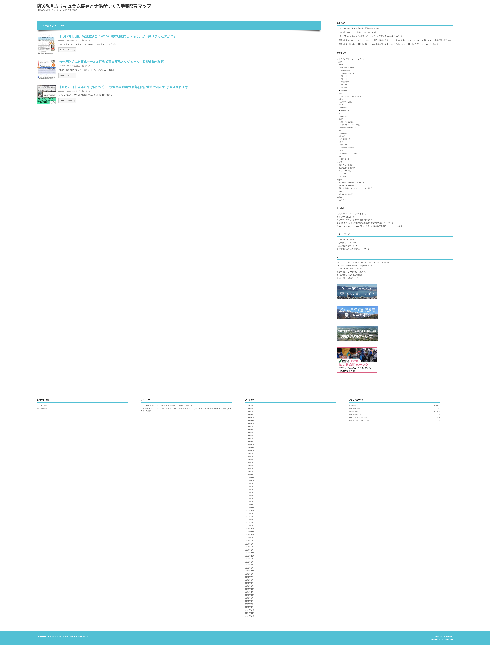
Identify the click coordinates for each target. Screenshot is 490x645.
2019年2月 (249, 580)
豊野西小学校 (344, 82)
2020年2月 (249, 568)
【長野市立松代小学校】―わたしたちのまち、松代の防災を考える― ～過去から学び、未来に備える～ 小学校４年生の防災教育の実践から (395, 40)
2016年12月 (250, 595)
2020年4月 (249, 565)
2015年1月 (249, 607)
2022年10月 (250, 511)
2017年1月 (249, 592)
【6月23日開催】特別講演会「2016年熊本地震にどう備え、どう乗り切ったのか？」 (117, 36)
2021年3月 (249, 550)
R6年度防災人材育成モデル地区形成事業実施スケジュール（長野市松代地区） (112, 61)
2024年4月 (249, 465)
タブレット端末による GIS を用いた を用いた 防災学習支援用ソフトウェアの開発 (369, 226)
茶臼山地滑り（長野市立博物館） (350, 275)
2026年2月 (249, 411)
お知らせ (87, 40)
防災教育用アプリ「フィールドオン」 (352, 213)
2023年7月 (249, 490)
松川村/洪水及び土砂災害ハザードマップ (353, 249)
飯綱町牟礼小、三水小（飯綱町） (351, 125)
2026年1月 (249, 414)
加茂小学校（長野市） (347, 73)
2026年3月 (249, 408)
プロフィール (42, 405)
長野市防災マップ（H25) (346, 242)
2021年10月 (250, 535)
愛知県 (339, 180)
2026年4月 (249, 405)
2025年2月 (249, 438)
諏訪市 (341, 113)
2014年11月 (250, 613)
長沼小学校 (343, 76)
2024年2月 (249, 471)
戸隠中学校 (343, 79)
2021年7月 (249, 541)
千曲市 (341, 105)
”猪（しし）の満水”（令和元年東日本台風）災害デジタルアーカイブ (364, 262)
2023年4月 (249, 496)
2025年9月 (249, 426)
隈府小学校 (342, 176)
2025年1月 (249, 441)
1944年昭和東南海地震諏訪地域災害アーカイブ (356, 265)
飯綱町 (341, 119)
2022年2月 (249, 526)
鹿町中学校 (342, 200)
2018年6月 (249, 586)
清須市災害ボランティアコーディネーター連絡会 (355, 188)
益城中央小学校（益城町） (348, 168)
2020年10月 (250, 556)
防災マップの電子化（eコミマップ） (351, 59)
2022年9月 (249, 514)
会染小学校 (343, 133)
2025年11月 (250, 420)
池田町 (341, 130)
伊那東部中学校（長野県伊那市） (351, 96)
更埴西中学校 (344, 110)
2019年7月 (249, 577)
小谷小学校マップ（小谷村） (349, 153)
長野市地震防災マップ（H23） (349, 246)
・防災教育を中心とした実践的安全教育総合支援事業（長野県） (167, 405)
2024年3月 (249, 469)
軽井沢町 (342, 136)
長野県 (339, 62)
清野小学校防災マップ (347, 70)
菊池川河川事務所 (345, 171)
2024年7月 (249, 459)
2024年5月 (249, 462)
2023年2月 (249, 502)
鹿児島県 (340, 191)
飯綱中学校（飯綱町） (347, 122)
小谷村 (341, 150)
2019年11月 (250, 571)
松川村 (341, 142)
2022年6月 (249, 517)
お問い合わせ (437, 636)
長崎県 (339, 197)
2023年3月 (249, 499)
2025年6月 (249, 429)
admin (62, 40)
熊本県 (339, 162)
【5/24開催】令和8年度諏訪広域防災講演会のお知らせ (359, 28)
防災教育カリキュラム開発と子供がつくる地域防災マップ (94, 6)
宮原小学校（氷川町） (346, 165)
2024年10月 (250, 450)
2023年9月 (249, 484)
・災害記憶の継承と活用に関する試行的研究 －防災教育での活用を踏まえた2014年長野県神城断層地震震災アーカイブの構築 (186, 409)
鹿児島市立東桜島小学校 (347, 194)
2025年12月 (250, 417)
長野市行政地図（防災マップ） (349, 239)
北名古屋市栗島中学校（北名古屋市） (352, 182)
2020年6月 (249, 562)
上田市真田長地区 (346, 102)
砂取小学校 (342, 174)
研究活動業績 (42, 408)
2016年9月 (249, 598)
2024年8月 (249, 456)
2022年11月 (250, 508)
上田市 (341, 99)
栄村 (340, 156)
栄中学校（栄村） (346, 159)
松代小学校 (343, 87)
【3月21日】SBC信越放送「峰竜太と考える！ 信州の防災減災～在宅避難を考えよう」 (371, 36)
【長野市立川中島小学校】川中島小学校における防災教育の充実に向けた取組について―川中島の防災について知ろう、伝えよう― (389, 44)
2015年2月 (249, 604)
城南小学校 (343, 116)
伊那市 (341, 93)
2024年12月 (250, 444)
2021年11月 (250, 532)
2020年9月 (249, 559)
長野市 (341, 65)
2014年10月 (250, 616)
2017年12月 (250, 589)
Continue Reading (67, 50)
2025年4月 (249, 432)
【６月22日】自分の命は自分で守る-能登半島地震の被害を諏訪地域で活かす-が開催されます (123, 87)
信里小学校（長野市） (347, 67)
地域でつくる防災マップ (346, 217)
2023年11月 (250, 478)
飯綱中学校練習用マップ (348, 128)
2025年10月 (250, 423)
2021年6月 (249, 544)
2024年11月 (250, 447)
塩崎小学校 (343, 90)
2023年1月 (249, 505)
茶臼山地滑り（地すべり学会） (349, 278)
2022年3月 (249, 523)
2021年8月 (249, 538)
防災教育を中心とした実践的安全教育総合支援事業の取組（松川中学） (365, 223)
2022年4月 (249, 520)
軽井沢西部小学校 (346, 139)
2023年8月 (249, 487)
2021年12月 (250, 529)
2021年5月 (249, 547)
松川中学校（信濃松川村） (348, 148)
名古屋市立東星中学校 (346, 185)
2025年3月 (249, 435)
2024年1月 (249, 475)
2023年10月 (250, 481)
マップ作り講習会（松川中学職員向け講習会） (355, 220)
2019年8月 (249, 574)
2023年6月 (249, 493)
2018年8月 (249, 583)
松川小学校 (343, 145)
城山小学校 (343, 85)
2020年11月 (250, 553)
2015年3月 (249, 601)
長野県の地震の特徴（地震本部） (350, 268)
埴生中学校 (343, 108)
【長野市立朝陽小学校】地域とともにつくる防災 (356, 32)
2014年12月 (250, 610)
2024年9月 (249, 453)
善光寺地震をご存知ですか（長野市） (352, 272)
